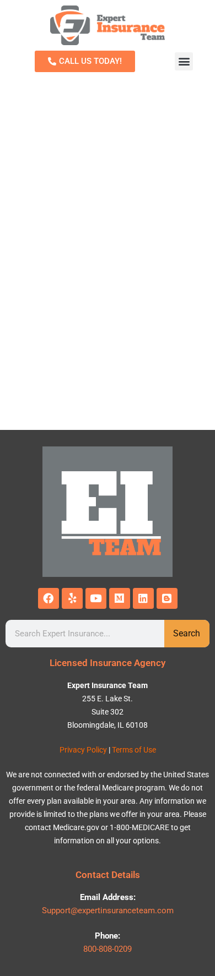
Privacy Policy (83, 749)
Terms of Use (134, 749)
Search (186, 633)
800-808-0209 (107, 949)
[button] (184, 61)
